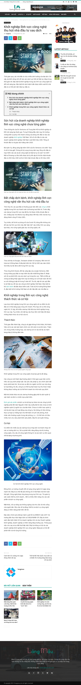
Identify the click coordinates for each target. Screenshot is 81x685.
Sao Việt (13, 14)
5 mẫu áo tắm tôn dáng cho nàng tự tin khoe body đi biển (68, 66)
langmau (8, 33)
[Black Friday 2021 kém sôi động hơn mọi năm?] (11, 614)
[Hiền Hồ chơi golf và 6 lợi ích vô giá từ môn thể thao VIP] (57, 77)
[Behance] (64, 1)
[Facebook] (66, 1)
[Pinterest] (15, 38)
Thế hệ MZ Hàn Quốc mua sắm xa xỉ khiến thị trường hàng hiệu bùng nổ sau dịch (40, 558)
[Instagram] (68, 1)
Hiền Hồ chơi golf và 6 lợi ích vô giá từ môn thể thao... (68, 78)
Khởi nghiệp (36, 14)
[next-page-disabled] (8, 626)
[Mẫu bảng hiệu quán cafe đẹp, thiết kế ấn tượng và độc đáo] (11, 595)
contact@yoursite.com (46, 668)
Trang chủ (6, 20)
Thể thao (44, 14)
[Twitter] (71, 1)
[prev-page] (5, 626)
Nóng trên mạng (54, 14)
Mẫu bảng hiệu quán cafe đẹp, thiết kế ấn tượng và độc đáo (10, 604)
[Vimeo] (73, 1)
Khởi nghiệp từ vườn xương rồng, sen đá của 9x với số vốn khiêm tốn (44, 604)
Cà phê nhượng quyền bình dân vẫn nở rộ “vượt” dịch (27, 604)
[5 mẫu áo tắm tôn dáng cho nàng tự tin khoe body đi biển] (57, 65)
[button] (74, 14)
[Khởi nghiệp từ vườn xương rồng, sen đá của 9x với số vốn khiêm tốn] (44, 595)
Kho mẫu (63, 14)
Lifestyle (20, 14)
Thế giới (7, 14)
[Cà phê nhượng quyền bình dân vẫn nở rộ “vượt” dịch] (28, 595)
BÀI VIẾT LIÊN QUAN (12, 586)
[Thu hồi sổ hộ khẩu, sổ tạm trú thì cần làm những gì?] (57, 55)
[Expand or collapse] (49, 93)
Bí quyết (28, 14)
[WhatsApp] (20, 38)
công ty (44, 207)
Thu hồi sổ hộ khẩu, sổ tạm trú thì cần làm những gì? (68, 56)
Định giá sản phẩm (10, 402)
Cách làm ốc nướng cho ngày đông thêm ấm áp (13, 557)
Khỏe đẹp (63, 82)
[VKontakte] (76, 1)
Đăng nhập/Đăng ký (28, 1)
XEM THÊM (26, 586)
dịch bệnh (9, 286)
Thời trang (63, 71)
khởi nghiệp (18, 137)
